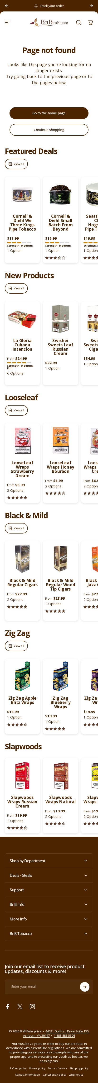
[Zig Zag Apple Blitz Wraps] (22, 676)
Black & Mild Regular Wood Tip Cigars (60, 585)
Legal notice (76, 1074)
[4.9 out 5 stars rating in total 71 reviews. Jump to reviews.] (55, 728)
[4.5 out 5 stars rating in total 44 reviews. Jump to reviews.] (17, 724)
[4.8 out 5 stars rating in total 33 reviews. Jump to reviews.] (17, 606)
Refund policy (18, 1068)
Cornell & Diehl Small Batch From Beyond (60, 222)
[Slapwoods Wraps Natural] (60, 775)
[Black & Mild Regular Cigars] (22, 559)
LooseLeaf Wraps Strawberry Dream (22, 469)
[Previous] (6, 5)
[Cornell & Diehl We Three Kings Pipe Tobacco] (22, 194)
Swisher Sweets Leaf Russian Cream (60, 347)
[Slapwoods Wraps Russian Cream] (22, 775)
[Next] (91, 5)
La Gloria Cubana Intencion (22, 345)
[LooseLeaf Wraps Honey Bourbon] (60, 441)
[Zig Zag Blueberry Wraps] (60, 676)
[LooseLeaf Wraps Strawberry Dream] (22, 441)
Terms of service (57, 1068)
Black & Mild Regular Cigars (22, 582)
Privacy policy (37, 1068)
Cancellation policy (54, 1074)
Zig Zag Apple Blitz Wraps (22, 700)
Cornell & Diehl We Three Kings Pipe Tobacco (22, 222)
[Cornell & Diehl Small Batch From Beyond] (60, 194)
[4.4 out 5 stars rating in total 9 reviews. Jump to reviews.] (55, 823)
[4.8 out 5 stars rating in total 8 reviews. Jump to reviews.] (17, 497)
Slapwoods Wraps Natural (60, 799)
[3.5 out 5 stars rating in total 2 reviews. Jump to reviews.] (55, 257)
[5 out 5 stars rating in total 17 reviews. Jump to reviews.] (55, 611)
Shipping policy (79, 1068)
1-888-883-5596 (64, 1035)
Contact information (27, 1074)
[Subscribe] (84, 987)
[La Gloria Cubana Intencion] (22, 319)
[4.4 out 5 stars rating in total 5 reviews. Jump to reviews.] (55, 493)
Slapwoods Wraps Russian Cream (22, 802)
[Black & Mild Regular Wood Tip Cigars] (60, 559)
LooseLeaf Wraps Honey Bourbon (60, 467)
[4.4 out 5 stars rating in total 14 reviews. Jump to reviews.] (17, 828)
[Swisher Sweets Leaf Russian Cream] (60, 319)
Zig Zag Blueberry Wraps (60, 702)
